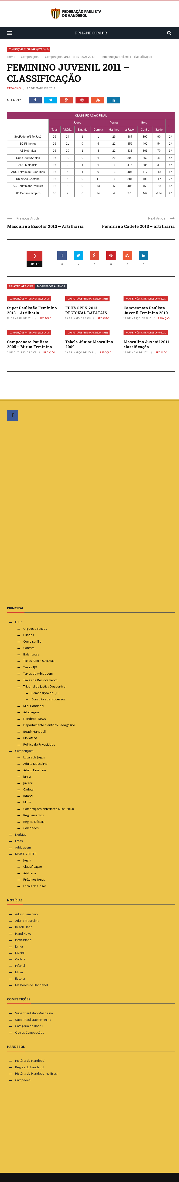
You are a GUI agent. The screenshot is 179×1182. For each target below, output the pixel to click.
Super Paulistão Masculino (34, 1013)
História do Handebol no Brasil (36, 1073)
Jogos (27, 860)
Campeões (31, 828)
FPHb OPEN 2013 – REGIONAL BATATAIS (86, 310)
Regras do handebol (29, 1067)
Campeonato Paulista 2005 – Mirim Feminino (29, 344)
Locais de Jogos (34, 757)
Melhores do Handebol (31, 985)
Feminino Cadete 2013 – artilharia (138, 226)
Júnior (27, 776)
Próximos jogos (34, 879)
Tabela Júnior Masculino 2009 (89, 344)
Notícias (20, 834)
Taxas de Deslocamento (40, 680)
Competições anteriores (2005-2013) (28, 49)
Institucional (23, 940)
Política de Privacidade (39, 744)
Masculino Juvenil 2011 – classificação (148, 344)
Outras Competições (29, 1032)
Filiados (28, 635)
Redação (14, 88)
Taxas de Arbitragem (38, 673)
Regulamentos (33, 815)
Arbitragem (31, 712)
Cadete (28, 789)
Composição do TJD (45, 693)
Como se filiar (33, 641)
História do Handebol (30, 1060)
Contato (28, 648)
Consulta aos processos (48, 699)
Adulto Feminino (34, 770)
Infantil (28, 796)
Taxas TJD (30, 667)
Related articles (21, 286)
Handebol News (34, 719)
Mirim (27, 802)
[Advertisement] (42, 513)
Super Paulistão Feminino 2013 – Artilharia (32, 310)
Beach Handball (34, 731)
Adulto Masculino (35, 763)
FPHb (18, 622)
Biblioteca (30, 738)
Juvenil (28, 783)
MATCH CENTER (26, 854)
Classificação (32, 866)
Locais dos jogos (35, 886)
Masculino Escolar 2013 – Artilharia (45, 226)
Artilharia (29, 873)
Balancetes (31, 654)
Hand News (23, 933)
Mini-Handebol (33, 706)
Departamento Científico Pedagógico (49, 725)
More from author (51, 286)
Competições (24, 751)
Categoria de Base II (29, 1026)
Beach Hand (23, 927)
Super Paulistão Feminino (33, 1019)
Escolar (20, 978)
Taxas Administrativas (39, 661)
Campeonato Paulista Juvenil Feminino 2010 (146, 310)
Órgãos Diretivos (35, 628)
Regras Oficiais (34, 822)
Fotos (19, 841)
